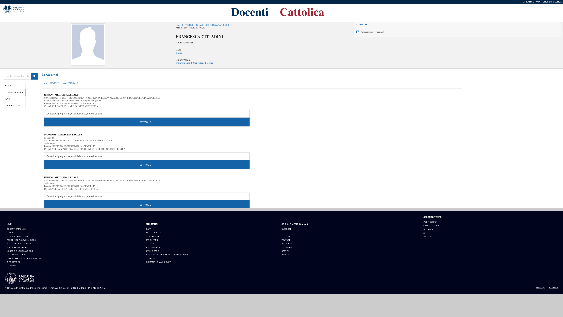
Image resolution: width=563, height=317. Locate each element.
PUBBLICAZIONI (12, 105)
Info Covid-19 (13, 262)
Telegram (287, 247)
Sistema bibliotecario (18, 247)
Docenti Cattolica (16, 229)
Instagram (287, 244)
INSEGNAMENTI (16, 92)
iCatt (148, 229)
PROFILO (9, 85)
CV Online (151, 244)
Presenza (287, 255)
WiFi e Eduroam (153, 233)
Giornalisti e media (17, 255)
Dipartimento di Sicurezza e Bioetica (194, 62)
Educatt (11, 233)
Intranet (150, 258)
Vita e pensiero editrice (19, 244)
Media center (430, 222)
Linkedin (286, 236)
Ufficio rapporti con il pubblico (24, 258)
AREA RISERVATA (531, 2)
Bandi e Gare (152, 251)
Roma (179, 52)
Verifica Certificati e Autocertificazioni (167, 255)
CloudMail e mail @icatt (158, 262)
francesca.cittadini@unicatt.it (372, 32)
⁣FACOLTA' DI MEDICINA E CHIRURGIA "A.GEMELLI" (204, 25)
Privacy (540, 287)
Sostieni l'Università (17, 236)
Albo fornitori (153, 247)
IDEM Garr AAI (153, 236)
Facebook (287, 229)
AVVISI (8, 98)
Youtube (286, 240)
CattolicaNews (431, 226)
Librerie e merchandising (20, 251)
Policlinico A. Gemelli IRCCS (21, 240)
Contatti (11, 266)
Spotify (285, 251)
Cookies (553, 287)
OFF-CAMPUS (152, 240)
